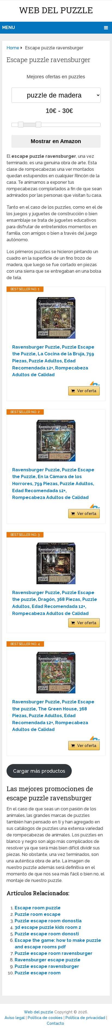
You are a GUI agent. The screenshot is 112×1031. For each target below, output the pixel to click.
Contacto (55, 1023)
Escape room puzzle (38, 907)
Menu (8, 27)
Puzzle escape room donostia (48, 920)
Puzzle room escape (38, 914)
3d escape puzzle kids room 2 (48, 927)
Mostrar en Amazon (56, 141)
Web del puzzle (56, 10)
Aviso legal (15, 1018)
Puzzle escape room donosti (47, 933)
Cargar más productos (39, 771)
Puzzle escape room (38, 972)
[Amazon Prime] (92, 383)
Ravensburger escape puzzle (47, 959)
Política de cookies (45, 1018)
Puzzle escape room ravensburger (53, 953)
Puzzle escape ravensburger (47, 966)
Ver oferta (86, 391)
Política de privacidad (85, 1018)
